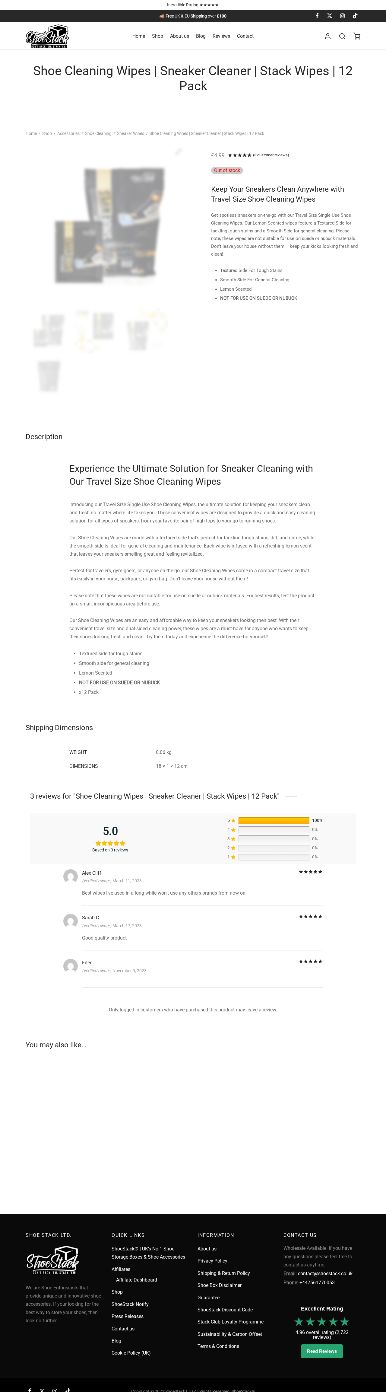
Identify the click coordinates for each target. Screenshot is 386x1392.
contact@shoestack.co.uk (325, 1273)
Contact (245, 36)
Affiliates (121, 1269)
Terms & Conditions (218, 1346)
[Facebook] (317, 16)
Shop (157, 36)
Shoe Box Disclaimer (220, 1285)
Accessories (68, 133)
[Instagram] (342, 16)
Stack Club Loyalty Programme (231, 1322)
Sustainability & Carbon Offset (230, 1334)
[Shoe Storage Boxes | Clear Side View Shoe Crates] (64, 1116)
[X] (329, 16)
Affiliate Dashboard (136, 1280)
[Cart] (356, 36)
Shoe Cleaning (98, 133)
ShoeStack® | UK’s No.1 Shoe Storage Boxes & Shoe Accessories (148, 1253)
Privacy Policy (212, 1261)
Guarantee (209, 1298)
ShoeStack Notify (130, 1304)
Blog (201, 36)
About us (179, 36)
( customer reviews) (271, 155)
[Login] (327, 36)
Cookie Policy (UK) (131, 1353)
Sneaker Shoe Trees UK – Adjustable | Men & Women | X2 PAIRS (145, 1168)
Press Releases (128, 1316)
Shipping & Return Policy (224, 1273)
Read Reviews (322, 1351)
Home (138, 36)
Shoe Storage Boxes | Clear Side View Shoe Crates (59, 1165)
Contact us (123, 1329)
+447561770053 (317, 1282)
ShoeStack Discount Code (225, 1310)
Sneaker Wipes (130, 133)
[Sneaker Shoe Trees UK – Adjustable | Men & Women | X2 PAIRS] (150, 1116)
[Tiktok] (355, 16)
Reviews (221, 36)
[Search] (342, 36)
